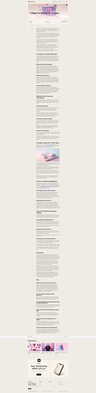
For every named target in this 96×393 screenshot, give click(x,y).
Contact (66, 1)
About (61, 1)
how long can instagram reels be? (47, 352)
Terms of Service (61, 384)
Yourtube (30, 22)
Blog (59, 1)
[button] (46, 22)
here (51, 89)
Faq (63, 1)
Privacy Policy (60, 383)
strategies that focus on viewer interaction (48, 186)
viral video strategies (49, 144)
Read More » (29, 353)
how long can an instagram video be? (61, 352)
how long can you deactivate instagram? (34, 352)
